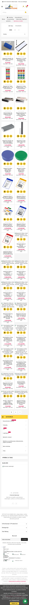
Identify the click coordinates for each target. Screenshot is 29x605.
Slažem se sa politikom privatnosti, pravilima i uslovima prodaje (6, 556)
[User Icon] (23, 6)
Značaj (14, 34)
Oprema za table (7, 457)
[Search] (25, 12)
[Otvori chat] (25, 601)
